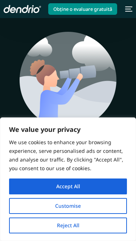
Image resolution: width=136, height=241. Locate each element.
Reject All (68, 225)
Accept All (68, 186)
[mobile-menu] (128, 9)
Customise (68, 205)
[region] (68, 179)
